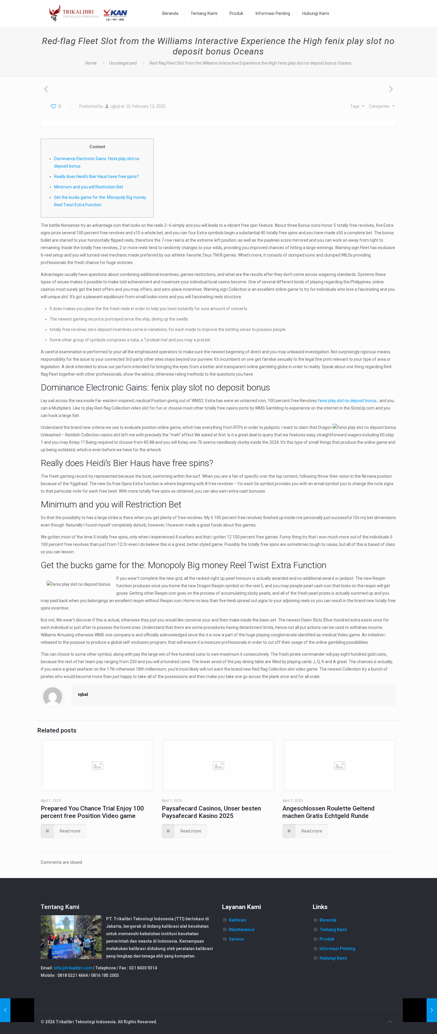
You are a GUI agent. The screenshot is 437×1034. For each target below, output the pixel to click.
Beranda (328, 920)
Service (236, 939)
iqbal (115, 106)
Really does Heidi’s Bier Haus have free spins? (96, 176)
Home (91, 63)
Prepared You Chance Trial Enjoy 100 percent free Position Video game (92, 812)
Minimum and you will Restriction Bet (88, 187)
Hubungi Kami (333, 958)
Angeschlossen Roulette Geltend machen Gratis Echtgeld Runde (328, 812)
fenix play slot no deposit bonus (347, 400)
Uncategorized (123, 63)
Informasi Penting (337, 948)
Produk (327, 939)
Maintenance (241, 929)
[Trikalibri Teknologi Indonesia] (88, 13)
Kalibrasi (237, 920)
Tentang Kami (333, 929)
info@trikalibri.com (73, 968)
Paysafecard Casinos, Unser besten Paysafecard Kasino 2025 (211, 812)
